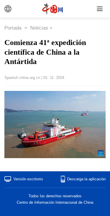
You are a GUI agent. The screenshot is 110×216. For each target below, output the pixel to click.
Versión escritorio (28, 179)
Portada (13, 28)
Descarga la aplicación (86, 179)
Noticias (39, 28)
